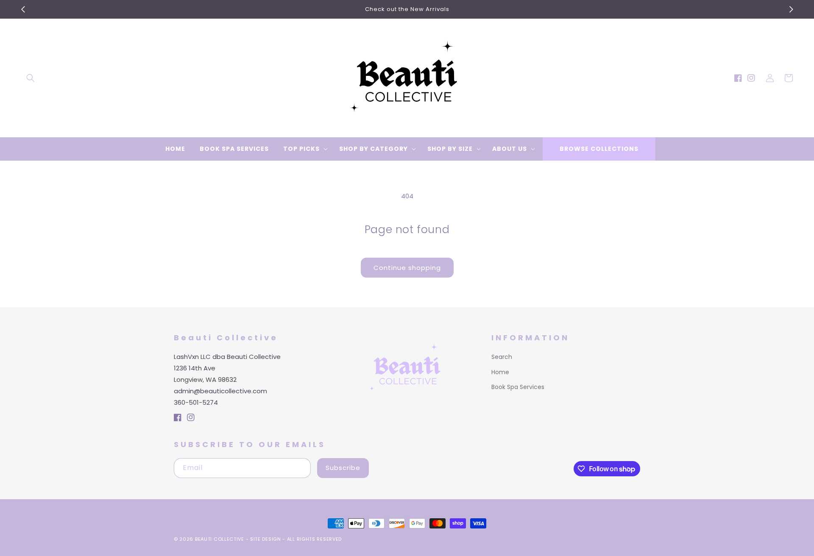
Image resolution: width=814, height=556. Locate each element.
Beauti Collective (219, 539)
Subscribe (343, 467)
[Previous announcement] (23, 9)
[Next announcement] (791, 9)
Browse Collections (599, 149)
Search (501, 357)
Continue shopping (407, 267)
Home (500, 372)
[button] (30, 78)
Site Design (265, 539)
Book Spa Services (517, 387)
